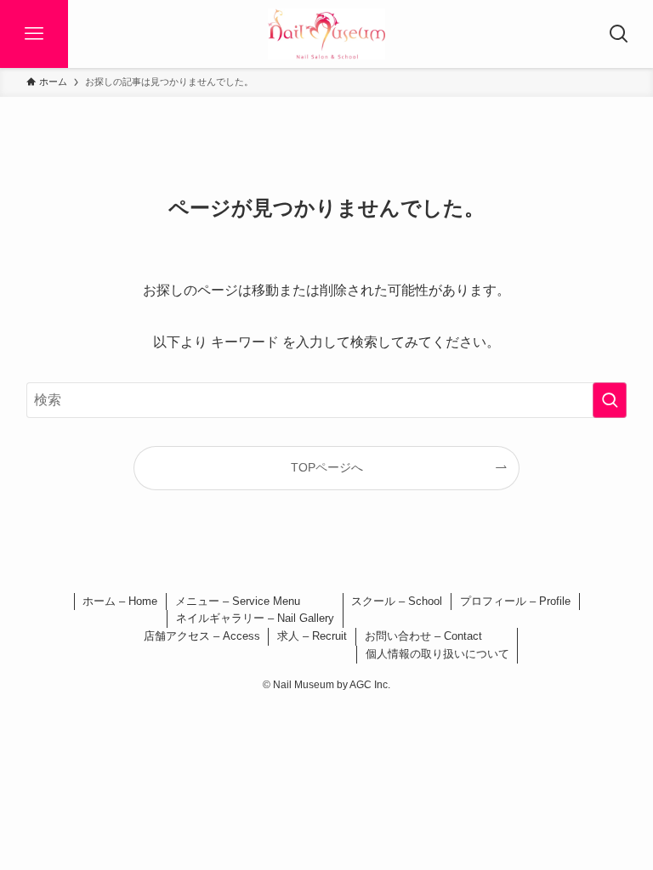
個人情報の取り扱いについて (437, 653)
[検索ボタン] (619, 34)
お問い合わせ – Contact (423, 636)
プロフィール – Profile (515, 601)
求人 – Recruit (312, 636)
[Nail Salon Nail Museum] (327, 34)
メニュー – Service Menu (237, 601)
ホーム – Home (119, 601)
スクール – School (396, 601)
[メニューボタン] (34, 34)
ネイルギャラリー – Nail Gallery (255, 618)
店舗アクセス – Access (202, 636)
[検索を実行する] (610, 400)
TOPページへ (327, 467)
